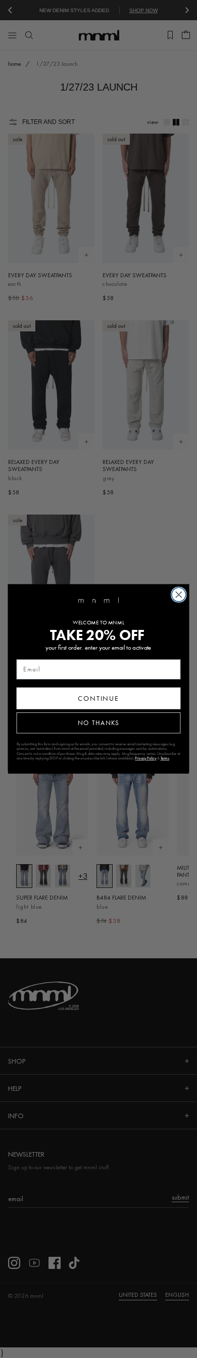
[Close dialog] (179, 594)
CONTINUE (98, 698)
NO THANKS (98, 723)
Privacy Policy (145, 758)
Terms (165, 758)
